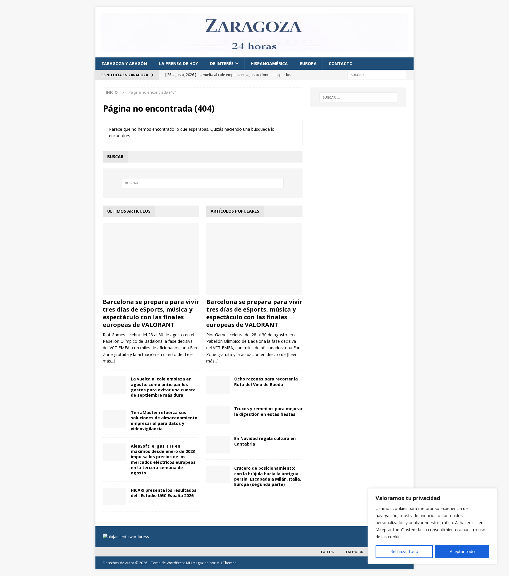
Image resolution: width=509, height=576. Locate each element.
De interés (222, 63)
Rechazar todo (404, 551)
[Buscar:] (376, 74)
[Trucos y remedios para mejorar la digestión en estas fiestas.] (218, 415)
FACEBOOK (354, 551)
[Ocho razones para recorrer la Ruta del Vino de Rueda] (218, 385)
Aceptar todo (462, 551)
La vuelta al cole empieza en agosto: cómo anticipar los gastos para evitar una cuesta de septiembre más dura (163, 387)
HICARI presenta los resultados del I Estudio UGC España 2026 (163, 492)
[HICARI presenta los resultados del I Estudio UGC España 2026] (114, 496)
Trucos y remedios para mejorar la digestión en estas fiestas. (268, 411)
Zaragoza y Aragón (124, 63)
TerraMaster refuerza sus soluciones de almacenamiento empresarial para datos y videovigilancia (164, 420)
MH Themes (226, 562)
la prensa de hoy (178, 63)
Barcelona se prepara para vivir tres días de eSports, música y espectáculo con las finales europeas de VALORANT (151, 313)
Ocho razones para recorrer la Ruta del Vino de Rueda (266, 381)
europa (308, 63)
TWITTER (327, 551)
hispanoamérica (269, 63)
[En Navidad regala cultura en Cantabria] (218, 444)
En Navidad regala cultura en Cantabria (265, 441)
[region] (432, 526)
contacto (341, 63)
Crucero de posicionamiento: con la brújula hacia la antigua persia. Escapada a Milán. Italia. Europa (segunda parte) (267, 476)
